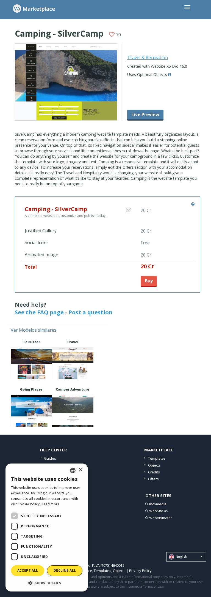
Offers (153, 478)
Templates (157, 458)
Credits (154, 472)
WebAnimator (160, 517)
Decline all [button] (65, 570)
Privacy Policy (140, 570)
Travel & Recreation (147, 57)
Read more (50, 504)
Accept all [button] (27, 570)
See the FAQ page (39, 312)
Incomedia (157, 503)
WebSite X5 (158, 510)
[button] (46, 583)
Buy (149, 281)
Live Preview (145, 114)
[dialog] (46, 527)
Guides (50, 458)
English (181, 556)
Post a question (90, 312)
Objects (154, 465)
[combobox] (73, 470)
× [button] (80, 470)
